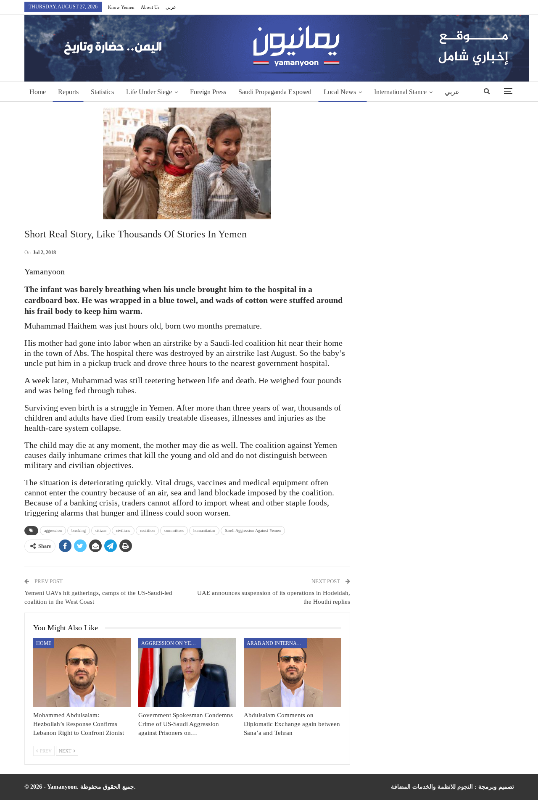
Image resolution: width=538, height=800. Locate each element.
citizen (100, 530)
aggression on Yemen (171, 643)
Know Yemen (121, 7)
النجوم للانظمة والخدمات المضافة (432, 787)
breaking (78, 530)
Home (37, 91)
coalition (147, 530)
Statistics (102, 91)
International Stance (400, 91)
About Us (150, 7)
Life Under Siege (149, 91)
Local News (340, 91)
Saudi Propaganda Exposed (274, 91)
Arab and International (277, 643)
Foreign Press (208, 91)
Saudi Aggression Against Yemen (253, 530)
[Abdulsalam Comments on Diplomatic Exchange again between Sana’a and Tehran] (293, 672)
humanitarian (204, 530)
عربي (171, 7)
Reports (68, 91)
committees (174, 530)
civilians (123, 530)
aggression (53, 530)
